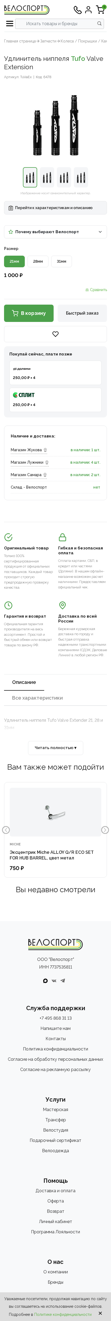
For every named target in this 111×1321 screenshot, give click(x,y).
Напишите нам (55, 1028)
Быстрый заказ (82, 313)
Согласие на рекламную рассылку (55, 1069)
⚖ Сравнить (96, 290)
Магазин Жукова (26, 450)
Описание (24, 682)
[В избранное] (55, 334)
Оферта (55, 1201)
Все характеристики (37, 698)
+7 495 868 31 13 (56, 1018)
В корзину (33, 313)
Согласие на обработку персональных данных (55, 1059)
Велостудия (55, 1130)
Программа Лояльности (55, 1231)
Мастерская (55, 1109)
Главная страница (20, 41)
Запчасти (48, 41)
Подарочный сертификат (55, 1140)
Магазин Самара (26, 475)
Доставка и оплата (55, 1190)
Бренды (55, 1282)
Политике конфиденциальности (63, 1314)
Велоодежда (55, 1150)
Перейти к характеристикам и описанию (53, 208)
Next (105, 830)
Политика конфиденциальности (55, 1049)
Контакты (56, 1038)
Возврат (55, 1211)
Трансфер (55, 1119)
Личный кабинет (55, 1221)
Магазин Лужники (27, 462)
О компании (55, 1271)
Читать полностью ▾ (56, 747)
